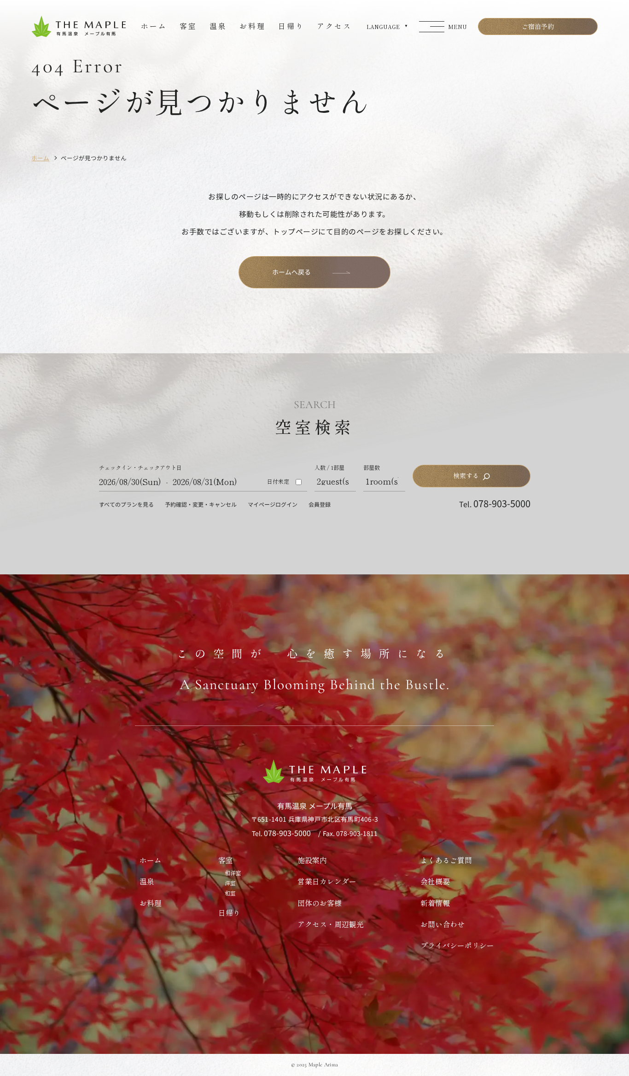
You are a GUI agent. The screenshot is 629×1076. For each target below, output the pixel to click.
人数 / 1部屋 (329, 467)
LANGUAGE (383, 26)
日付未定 (278, 481)
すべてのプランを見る (126, 504)
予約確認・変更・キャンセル (201, 504)
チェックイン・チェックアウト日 (140, 468)
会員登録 (320, 504)
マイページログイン (272, 504)
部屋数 (371, 467)
